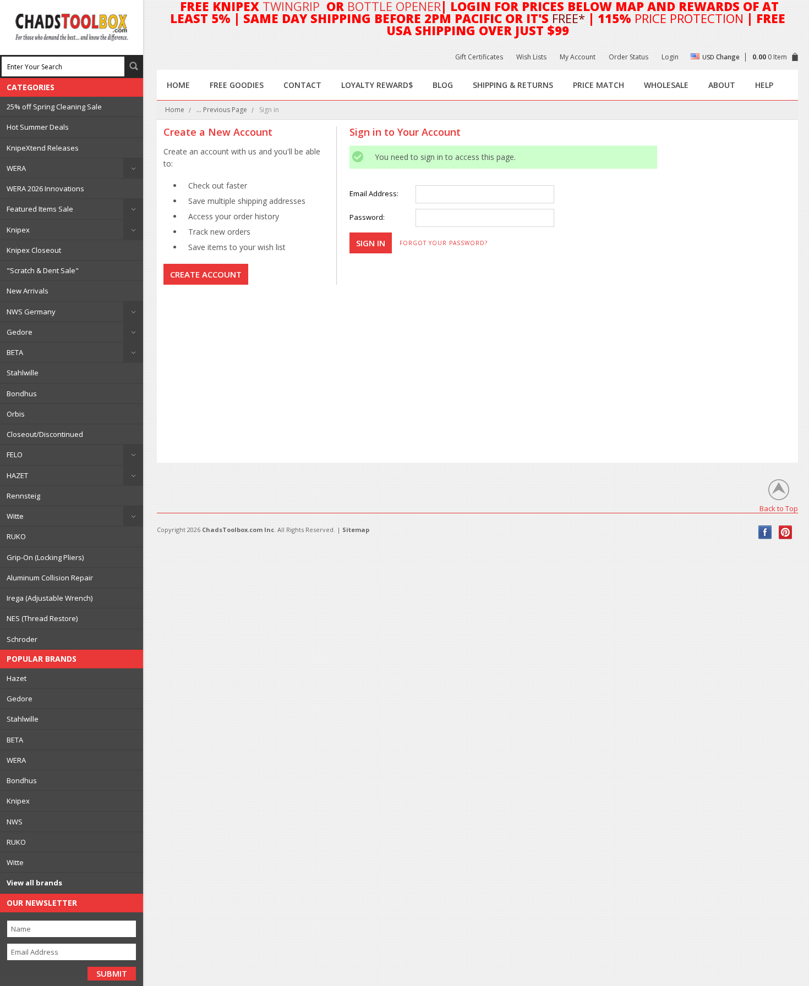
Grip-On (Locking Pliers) (45, 557)
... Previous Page (221, 109)
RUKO (16, 536)
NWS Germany (31, 312)
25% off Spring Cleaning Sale (54, 107)
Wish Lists (531, 57)
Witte (15, 516)
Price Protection (689, 18)
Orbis (16, 414)
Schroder (22, 639)
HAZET (17, 475)
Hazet (16, 678)
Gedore (19, 332)
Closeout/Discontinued (45, 434)
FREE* (568, 18)
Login (670, 57)
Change (728, 57)
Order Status (628, 57)
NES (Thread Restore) (42, 618)
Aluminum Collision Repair (50, 578)
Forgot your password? (444, 243)
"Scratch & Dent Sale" (43, 270)
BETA (15, 352)
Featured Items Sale (40, 209)
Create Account (206, 274)
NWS (15, 822)
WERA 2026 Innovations (45, 188)
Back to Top (778, 508)
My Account (577, 57)
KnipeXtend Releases (43, 148)
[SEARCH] (133, 66)
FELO (15, 454)
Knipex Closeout (34, 250)
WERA (16, 168)
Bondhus (22, 393)
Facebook (765, 532)
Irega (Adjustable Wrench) (49, 598)
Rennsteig (23, 496)
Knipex (18, 230)
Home (174, 109)
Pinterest (785, 532)
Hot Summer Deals (38, 127)
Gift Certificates (479, 57)
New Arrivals (27, 291)
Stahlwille (23, 373)
